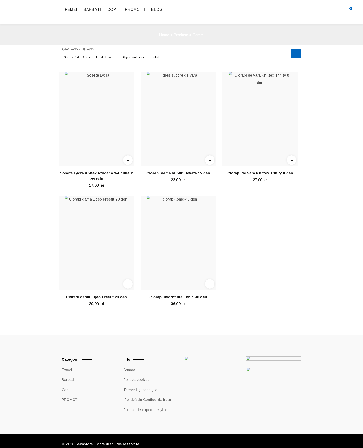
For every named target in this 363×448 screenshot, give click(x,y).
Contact (130, 370)
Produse (181, 35)
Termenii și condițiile (140, 390)
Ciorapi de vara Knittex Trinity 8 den (260, 173)
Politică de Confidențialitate (147, 400)
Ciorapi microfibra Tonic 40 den (178, 297)
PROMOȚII (70, 400)
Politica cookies (136, 380)
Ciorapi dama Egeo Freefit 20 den (96, 297)
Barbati (68, 380)
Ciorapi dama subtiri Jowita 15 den (178, 173)
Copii (66, 390)
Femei (67, 370)
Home (164, 35)
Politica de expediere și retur (147, 410)
